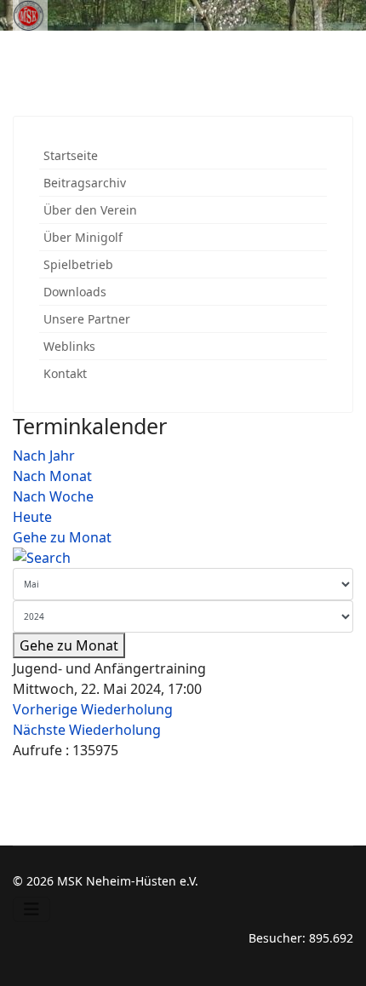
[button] (318, 210)
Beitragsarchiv (84, 183)
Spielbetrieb (78, 264)
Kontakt (65, 373)
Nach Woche (53, 496)
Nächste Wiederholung (87, 729)
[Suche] (183, 557)
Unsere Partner (86, 319)
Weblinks (69, 346)
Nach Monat (52, 476)
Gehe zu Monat (62, 537)
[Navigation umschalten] (31, 909)
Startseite (70, 155)
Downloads (74, 292)
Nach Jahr (44, 455)
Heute (32, 516)
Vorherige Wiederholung (93, 709)
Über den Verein (90, 210)
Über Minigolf (83, 237)
